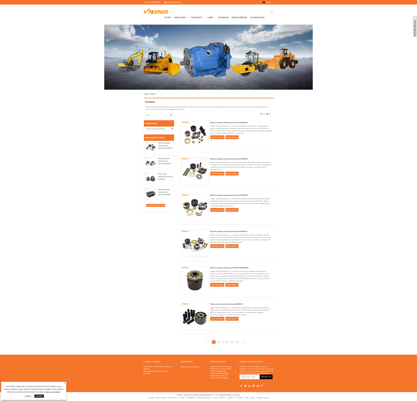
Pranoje (39, 396)
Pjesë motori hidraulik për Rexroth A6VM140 (165, 176)
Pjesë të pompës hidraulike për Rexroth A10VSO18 (228, 122)
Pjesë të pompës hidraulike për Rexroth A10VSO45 (228, 195)
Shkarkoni (223, 17)
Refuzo (28, 396)
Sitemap (239, 398)
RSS (247, 398)
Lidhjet (231, 398)
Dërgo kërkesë (239, 17)
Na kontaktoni (257, 17)
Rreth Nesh (180, 17)
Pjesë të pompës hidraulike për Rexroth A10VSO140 (229, 268)
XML (252, 398)
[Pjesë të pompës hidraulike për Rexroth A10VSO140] (195, 280)
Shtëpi (168, 17)
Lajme (210, 17)
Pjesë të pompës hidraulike (155, 129)
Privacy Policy (263, 398)
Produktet (196, 17)
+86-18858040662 (153, 2)
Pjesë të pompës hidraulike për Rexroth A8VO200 (164, 192)
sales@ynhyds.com (221, 375)
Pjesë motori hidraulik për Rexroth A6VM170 (226, 304)
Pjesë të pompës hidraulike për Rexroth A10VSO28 (165, 145)
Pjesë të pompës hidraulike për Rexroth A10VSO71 (165, 161)
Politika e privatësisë (52, 392)
